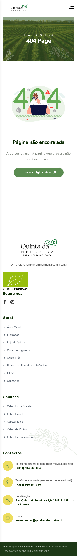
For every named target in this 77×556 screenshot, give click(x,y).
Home (28, 35)
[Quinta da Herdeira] (19, 8)
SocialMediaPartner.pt (36, 551)
